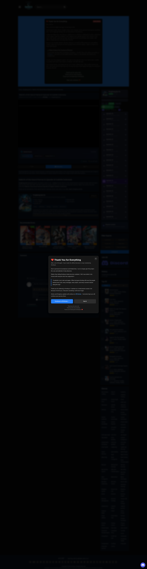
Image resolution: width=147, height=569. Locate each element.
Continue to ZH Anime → (62, 301)
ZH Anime (79, 294)
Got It (85, 301)
